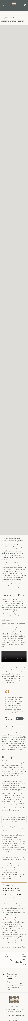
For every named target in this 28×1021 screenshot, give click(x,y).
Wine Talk (13, 18)
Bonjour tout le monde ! (12, 888)
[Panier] (24, 5)
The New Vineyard (10, 897)
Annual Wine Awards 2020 (13, 895)
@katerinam (10, 976)
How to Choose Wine (11, 899)
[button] (3, 6)
